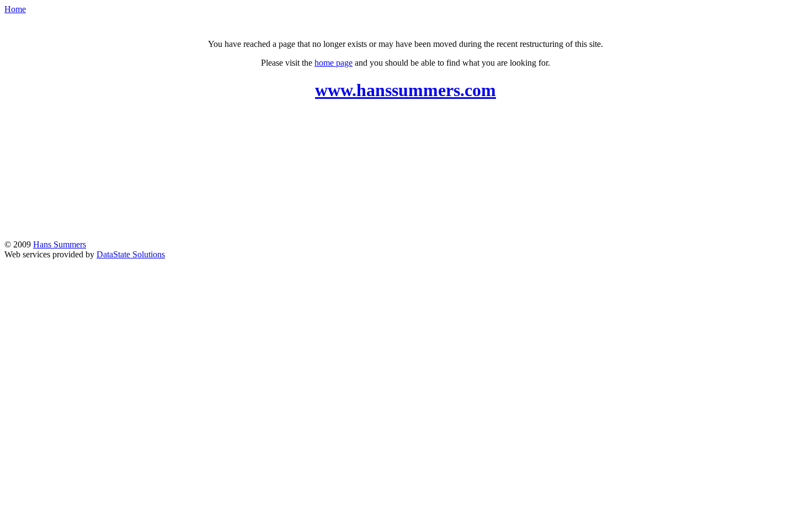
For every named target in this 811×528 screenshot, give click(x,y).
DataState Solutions (131, 254)
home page (333, 62)
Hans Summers (59, 244)
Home (15, 9)
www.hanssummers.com (405, 90)
